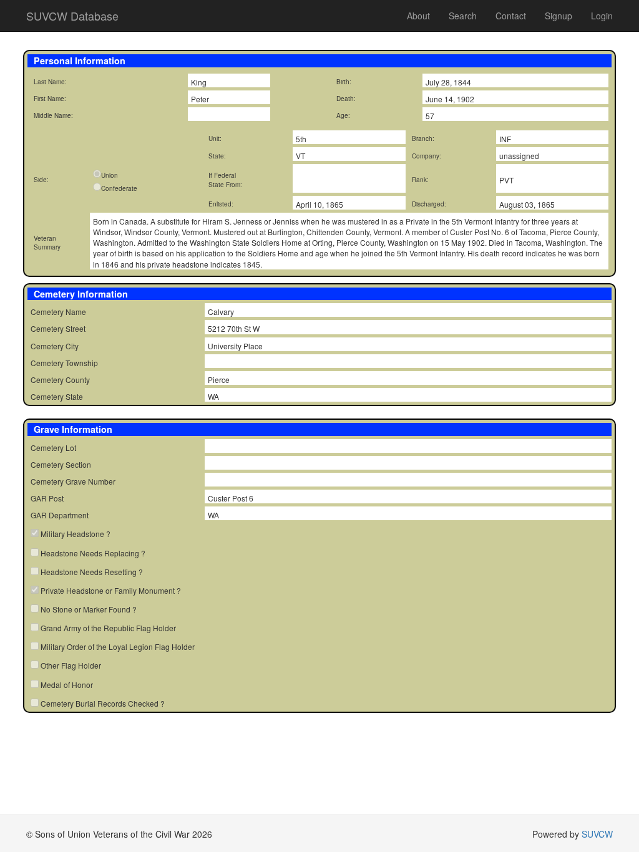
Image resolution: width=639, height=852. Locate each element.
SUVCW (597, 834)
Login (602, 15)
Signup (558, 15)
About (418, 15)
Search (463, 15)
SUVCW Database (72, 15)
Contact (510, 15)
